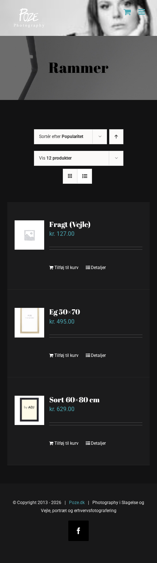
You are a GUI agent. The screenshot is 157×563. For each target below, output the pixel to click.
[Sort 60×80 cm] (29, 410)
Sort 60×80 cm (74, 399)
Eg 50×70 (64, 312)
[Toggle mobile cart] (127, 12)
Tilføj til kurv (66, 267)
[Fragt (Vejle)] (29, 235)
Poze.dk (77, 502)
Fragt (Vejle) (70, 224)
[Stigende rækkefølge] (116, 136)
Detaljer (98, 267)
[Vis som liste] (84, 176)
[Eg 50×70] (29, 323)
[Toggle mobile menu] (142, 12)
